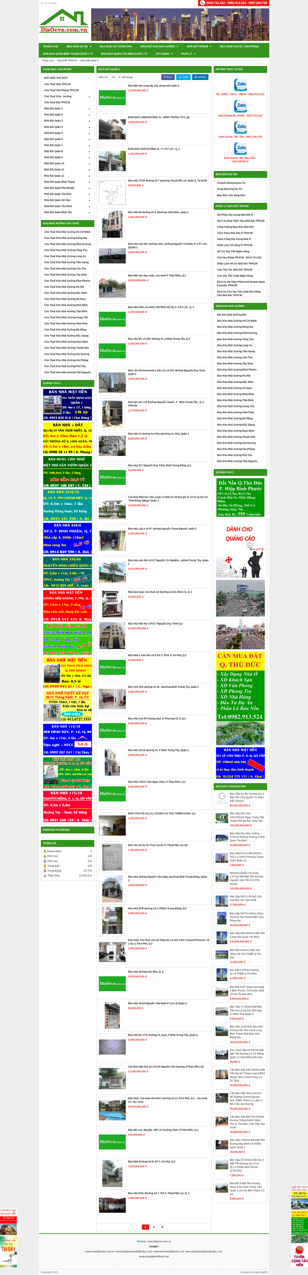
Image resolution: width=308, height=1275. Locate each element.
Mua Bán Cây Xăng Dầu (116, 46)
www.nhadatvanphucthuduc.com (203, 1251)
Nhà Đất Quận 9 (53, 157)
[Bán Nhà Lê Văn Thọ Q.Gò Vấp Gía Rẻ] (240, 763)
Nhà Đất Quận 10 (54, 163)
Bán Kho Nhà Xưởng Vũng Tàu (235, 339)
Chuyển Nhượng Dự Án (231, 182)
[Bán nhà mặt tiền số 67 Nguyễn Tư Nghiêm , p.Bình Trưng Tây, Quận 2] (112, 572)
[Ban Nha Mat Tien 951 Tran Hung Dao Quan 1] (67, 404)
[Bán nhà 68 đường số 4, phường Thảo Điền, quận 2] (112, 224)
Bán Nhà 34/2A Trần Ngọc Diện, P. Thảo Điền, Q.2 (157, 781)
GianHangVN (260, 1272)
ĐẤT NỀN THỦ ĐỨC (56, 77)
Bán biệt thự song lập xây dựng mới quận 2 (153, 85)
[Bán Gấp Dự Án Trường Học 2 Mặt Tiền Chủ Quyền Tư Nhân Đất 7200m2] (222, 803)
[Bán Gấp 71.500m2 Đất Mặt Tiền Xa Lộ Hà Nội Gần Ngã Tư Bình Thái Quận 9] (222, 1016)
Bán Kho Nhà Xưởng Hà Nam (234, 388)
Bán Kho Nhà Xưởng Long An (234, 345)
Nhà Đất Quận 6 (53, 139)
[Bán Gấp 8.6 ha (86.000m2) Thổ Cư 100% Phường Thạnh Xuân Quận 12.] (222, 863)
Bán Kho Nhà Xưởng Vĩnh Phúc (235, 412)
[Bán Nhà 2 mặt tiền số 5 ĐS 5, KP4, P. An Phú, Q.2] (112, 667)
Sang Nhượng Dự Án (229, 189)
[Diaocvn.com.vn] (64, 32)
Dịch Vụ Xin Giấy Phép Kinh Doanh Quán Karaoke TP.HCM (241, 283)
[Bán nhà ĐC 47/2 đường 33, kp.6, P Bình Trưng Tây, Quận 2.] (112, 1047)
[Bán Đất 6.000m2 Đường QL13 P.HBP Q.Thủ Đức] (222, 980)
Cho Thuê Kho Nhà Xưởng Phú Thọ (65, 366)
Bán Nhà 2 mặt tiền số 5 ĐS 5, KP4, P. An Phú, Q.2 (157, 655)
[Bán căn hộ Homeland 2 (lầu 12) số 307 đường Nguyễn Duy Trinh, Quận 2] (112, 382)
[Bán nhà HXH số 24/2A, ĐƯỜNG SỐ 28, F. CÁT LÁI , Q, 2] (112, 319)
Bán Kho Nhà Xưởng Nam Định (235, 430)
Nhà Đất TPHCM (198, 46)
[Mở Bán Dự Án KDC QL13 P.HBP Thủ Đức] (240, 634)
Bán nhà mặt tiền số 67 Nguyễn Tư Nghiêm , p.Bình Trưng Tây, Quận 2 (168, 562)
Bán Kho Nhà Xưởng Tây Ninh (235, 363)
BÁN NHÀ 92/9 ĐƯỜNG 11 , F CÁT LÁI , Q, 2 (154, 149)
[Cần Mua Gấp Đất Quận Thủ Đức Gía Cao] (240, 698)
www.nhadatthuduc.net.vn (99, 1251)
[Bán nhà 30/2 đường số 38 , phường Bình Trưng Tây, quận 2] (112, 698)
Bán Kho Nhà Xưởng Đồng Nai (235, 326)
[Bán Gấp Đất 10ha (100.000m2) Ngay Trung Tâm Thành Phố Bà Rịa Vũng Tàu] (222, 823)
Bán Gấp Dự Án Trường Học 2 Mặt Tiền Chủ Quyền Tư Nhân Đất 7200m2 (247, 797)
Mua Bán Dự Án (77, 46)
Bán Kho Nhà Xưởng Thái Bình (235, 400)
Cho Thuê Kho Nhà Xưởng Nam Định (66, 341)
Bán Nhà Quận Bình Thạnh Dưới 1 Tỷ (68, 53)
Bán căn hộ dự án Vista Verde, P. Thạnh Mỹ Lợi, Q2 (158, 845)
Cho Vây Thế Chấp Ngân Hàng (235, 275)
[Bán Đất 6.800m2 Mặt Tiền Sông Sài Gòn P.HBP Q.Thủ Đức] (222, 960)
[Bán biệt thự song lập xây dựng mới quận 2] (112, 97)
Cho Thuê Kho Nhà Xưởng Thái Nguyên (67, 372)
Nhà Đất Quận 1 (53, 108)
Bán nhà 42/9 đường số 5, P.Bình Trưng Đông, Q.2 (157, 908)
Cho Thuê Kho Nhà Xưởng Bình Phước (67, 280)
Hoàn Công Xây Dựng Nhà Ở (234, 239)
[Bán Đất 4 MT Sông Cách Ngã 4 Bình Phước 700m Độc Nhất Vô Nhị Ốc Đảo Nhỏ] (222, 997)
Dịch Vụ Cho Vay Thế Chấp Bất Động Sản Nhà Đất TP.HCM (238, 293)
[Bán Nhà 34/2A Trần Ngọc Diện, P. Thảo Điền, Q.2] (112, 793)
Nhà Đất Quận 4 (53, 127)
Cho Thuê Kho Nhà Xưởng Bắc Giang (66, 335)
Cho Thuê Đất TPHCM (57, 102)
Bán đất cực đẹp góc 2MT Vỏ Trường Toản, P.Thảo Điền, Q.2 (163, 1130)
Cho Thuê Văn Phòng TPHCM (61, 90)
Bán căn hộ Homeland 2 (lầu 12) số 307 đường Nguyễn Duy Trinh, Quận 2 (167, 372)
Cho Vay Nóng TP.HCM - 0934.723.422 (239, 257)
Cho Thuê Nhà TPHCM (57, 84)
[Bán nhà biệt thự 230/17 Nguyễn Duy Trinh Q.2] (112, 635)
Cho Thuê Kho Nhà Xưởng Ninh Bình (66, 305)
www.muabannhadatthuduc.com (134, 1251)
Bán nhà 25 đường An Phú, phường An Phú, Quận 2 (158, 433)
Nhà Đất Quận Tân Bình (58, 206)
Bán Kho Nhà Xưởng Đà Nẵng (235, 418)
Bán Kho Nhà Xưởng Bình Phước (237, 369)
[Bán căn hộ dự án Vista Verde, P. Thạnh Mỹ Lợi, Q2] (112, 857)
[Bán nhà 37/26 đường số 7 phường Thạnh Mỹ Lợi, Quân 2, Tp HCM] (112, 192)
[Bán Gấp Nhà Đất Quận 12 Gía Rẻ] (67, 438)
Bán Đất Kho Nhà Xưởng (158, 46)
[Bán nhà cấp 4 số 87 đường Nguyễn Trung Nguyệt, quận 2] (112, 540)
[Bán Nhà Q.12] (67, 505)
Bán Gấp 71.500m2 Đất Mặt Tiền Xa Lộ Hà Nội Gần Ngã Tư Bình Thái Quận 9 (246, 1010)
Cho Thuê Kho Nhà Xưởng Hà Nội (64, 286)
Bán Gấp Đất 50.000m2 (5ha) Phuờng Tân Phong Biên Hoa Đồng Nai (247, 917)
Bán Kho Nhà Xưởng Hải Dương (236, 443)
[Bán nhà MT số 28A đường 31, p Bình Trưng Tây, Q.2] (112, 350)
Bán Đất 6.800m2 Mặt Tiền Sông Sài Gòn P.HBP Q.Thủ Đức (245, 954)
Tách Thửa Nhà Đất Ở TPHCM (234, 233)
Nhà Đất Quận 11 (54, 169)
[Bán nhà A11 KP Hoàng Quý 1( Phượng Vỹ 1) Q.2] (112, 730)
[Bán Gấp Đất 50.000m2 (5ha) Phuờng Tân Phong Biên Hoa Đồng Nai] (222, 923)
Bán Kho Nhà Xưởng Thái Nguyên (237, 461)
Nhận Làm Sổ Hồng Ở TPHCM (234, 245)
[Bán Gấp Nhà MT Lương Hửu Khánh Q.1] (67, 606)
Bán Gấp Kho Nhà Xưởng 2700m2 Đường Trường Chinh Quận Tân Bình (247, 837)
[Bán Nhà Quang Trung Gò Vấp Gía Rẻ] (67, 773)
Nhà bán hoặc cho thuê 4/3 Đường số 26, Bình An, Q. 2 (160, 592)
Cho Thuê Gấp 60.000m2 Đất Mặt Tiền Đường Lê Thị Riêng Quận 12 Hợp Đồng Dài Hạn (247, 1054)
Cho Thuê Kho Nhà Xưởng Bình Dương (67, 244)
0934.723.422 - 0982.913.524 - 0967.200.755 (236, 3)
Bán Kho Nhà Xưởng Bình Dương (237, 333)
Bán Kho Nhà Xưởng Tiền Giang (236, 351)
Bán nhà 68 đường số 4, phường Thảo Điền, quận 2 (158, 212)
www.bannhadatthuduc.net (169, 1251)
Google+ (154, 1246)
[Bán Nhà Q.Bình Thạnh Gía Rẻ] (67, 739)
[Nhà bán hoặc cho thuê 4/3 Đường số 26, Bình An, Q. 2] (112, 604)
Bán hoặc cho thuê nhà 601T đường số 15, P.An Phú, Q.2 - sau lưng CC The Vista (167, 1100)
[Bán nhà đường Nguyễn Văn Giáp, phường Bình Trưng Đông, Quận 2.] (112, 888)
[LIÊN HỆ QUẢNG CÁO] (240, 548)
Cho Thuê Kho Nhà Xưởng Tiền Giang (66, 262)
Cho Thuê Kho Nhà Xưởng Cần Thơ (65, 268)
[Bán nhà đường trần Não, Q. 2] (112, 983)
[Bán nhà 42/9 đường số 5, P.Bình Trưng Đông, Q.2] (112, 920)
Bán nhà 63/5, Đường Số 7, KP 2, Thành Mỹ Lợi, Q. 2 (158, 1193)
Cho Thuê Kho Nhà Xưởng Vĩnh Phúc (66, 323)
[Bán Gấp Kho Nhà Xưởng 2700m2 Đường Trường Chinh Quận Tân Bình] (222, 843)
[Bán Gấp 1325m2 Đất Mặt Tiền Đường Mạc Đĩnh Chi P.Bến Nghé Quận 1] (222, 1150)
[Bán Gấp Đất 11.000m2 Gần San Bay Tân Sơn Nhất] (222, 906)
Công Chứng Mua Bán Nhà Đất (235, 226)
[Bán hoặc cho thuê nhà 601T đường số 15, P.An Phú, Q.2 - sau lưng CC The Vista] (112, 1110)
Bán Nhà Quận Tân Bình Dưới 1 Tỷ (124, 53)
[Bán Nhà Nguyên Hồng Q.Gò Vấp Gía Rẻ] (67, 806)
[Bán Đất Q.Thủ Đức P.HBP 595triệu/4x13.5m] (240, 497)
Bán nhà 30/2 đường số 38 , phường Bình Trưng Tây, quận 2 (163, 686)
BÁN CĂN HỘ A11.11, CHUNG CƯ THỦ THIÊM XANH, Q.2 (162, 813)
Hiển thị (103, 77)
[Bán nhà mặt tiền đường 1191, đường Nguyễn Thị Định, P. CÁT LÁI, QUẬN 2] (112, 255)
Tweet (184, 77)
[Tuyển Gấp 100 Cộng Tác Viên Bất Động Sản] (299, 1255)
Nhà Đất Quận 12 (54, 175)
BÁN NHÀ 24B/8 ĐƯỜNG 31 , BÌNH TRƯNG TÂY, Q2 (159, 117)
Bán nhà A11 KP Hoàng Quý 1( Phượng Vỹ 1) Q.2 (157, 718)
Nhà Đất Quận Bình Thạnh (59, 181)
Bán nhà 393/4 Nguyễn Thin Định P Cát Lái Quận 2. (158, 1003)
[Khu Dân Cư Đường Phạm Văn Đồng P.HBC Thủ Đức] (240, 598)
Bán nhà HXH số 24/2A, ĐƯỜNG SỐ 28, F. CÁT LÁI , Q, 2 (161, 307)
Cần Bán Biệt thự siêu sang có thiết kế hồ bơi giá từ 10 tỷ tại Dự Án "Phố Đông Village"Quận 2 (168, 499)
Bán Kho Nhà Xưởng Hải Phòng (236, 449)
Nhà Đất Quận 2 (53, 114)
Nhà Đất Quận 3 (53, 120)
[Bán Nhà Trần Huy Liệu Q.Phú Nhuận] (67, 639)
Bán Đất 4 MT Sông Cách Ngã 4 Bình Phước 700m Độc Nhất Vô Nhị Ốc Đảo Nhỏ (247, 991)
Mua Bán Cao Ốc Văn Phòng (239, 46)
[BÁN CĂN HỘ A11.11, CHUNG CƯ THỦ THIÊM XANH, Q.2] (112, 825)
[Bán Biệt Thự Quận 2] (67, 471)
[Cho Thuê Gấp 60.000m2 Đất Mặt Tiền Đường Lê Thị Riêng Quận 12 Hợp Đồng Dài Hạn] (222, 1060)
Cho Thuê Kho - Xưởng (57, 96)
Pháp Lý (187, 53)
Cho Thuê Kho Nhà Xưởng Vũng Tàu (65, 250)
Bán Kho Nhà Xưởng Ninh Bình (235, 394)
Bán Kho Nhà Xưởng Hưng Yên (235, 406)
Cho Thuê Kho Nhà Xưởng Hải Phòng (66, 360)
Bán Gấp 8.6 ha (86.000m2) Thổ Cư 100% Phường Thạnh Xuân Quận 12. (247, 857)
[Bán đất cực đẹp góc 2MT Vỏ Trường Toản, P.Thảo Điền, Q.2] (112, 1142)
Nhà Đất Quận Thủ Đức (58, 194)
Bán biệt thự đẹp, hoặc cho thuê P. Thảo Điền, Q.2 (157, 275)
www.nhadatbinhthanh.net (154, 1256)
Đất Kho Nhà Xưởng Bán (232, 314)
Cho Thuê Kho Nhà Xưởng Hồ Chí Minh (67, 232)
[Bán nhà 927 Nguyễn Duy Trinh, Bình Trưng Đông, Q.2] (112, 477)
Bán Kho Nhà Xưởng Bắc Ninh (235, 382)
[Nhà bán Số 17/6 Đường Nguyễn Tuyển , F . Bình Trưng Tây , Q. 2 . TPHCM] (112, 414)
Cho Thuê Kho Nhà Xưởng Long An (65, 256)
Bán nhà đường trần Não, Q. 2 (145, 971)
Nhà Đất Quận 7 (53, 145)
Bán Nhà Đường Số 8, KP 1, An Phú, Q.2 (151, 1161)
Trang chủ (50, 46)
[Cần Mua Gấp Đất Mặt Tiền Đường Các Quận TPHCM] (299, 1197)
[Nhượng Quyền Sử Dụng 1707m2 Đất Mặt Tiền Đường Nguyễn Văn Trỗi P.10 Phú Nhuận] (222, 883)
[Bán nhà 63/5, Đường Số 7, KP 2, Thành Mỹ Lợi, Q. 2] (112, 1205)
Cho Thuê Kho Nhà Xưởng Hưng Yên (66, 317)
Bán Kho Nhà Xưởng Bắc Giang (236, 424)
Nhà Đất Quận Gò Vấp (57, 200)
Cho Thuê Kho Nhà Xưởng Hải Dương (66, 354)
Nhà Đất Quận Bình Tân (58, 212)
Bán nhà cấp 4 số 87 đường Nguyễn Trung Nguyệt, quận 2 (162, 528)
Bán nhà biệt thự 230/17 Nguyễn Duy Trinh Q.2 (155, 623)
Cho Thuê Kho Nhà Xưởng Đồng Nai (65, 238)
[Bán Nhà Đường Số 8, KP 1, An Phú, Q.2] (112, 1173)
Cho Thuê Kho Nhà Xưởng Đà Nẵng (65, 329)
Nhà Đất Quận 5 (53, 133)
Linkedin (201, 77)
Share (168, 77)
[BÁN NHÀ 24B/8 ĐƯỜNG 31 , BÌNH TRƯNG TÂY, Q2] (112, 129)
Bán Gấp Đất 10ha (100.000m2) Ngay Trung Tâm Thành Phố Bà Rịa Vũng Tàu (247, 817)
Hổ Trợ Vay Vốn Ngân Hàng (233, 251)
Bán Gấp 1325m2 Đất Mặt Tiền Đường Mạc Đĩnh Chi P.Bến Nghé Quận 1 (247, 1144)
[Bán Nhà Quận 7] (67, 538)
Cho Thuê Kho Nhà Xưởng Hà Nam (65, 299)
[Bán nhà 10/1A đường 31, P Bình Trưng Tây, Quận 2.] (112, 762)
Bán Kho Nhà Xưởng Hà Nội (233, 375)
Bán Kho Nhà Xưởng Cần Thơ (235, 357)
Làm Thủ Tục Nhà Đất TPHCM (234, 269)
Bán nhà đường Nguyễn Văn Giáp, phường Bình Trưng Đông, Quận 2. (167, 878)
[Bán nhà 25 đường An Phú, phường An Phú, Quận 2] (112, 445)
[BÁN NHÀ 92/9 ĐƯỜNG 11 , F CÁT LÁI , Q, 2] (112, 161)
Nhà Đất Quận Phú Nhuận (59, 188)
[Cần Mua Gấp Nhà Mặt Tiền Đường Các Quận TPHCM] (8, 1221)
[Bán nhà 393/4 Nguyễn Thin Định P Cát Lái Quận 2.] (112, 1015)
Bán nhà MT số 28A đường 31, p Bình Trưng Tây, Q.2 (159, 338)
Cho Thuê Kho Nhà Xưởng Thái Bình (65, 311)
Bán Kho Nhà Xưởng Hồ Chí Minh (237, 320)
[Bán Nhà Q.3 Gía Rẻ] (67, 572)
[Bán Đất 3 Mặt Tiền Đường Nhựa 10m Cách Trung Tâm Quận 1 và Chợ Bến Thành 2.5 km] (222, 1193)
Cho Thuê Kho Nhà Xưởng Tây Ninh (65, 274)
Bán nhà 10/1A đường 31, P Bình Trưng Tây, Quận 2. (159, 750)
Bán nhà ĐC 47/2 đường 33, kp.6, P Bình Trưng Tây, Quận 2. (163, 1035)
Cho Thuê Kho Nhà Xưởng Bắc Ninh (65, 293)
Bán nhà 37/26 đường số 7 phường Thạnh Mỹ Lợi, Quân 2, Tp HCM (167, 180)
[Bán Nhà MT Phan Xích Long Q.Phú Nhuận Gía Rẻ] (67, 672)
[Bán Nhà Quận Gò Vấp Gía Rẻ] (67, 706)
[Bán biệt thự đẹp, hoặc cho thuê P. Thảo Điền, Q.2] (112, 287)
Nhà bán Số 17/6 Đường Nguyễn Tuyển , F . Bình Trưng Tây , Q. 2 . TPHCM (166, 404)
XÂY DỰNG (163, 53)
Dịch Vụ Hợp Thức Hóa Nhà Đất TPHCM (240, 220)
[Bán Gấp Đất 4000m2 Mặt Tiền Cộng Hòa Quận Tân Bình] (222, 943)
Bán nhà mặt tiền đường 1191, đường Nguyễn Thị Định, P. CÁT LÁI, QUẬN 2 (167, 245)
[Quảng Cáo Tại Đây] (8, 1252)
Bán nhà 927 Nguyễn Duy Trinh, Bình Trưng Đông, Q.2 (159, 465)
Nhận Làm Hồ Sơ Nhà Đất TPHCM (237, 263)
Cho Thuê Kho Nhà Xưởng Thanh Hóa (66, 347)
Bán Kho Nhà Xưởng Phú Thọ (234, 455)
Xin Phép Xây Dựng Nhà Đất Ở (235, 214)
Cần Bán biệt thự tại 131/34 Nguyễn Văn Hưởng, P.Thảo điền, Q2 (166, 1066)
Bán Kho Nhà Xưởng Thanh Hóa (236, 436)
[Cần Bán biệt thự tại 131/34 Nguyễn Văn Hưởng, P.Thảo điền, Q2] (112, 1078)
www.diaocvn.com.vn (159, 1241)
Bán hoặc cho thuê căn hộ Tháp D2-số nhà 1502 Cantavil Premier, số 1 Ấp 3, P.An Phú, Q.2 (168, 942)
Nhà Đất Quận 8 (53, 151)
